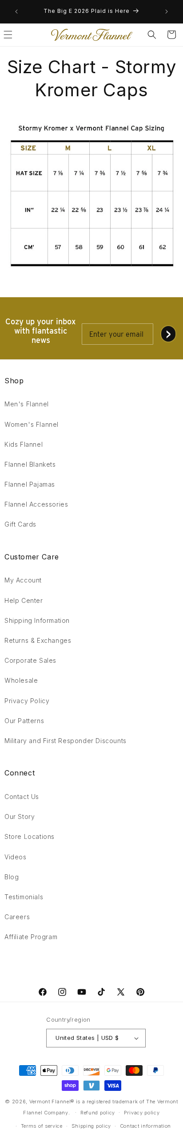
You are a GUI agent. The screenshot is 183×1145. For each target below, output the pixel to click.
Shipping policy (91, 1126)
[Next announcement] (166, 11)
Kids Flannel (23, 444)
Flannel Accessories (36, 504)
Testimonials (23, 897)
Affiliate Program (30, 936)
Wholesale (21, 680)
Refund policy (97, 1113)
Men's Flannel (26, 404)
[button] (152, 34)
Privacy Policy (26, 700)
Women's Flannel (31, 424)
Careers (17, 917)
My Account (23, 580)
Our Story (19, 816)
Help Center (23, 600)
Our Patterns (24, 720)
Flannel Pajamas (29, 484)
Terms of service (42, 1126)
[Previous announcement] (16, 11)
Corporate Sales (30, 660)
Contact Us (21, 796)
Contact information (145, 1126)
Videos (15, 857)
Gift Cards (20, 524)
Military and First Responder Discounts (65, 740)
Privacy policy (142, 1113)
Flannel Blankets (30, 464)
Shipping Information (37, 620)
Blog (11, 877)
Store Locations (29, 836)
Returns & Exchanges (37, 640)
